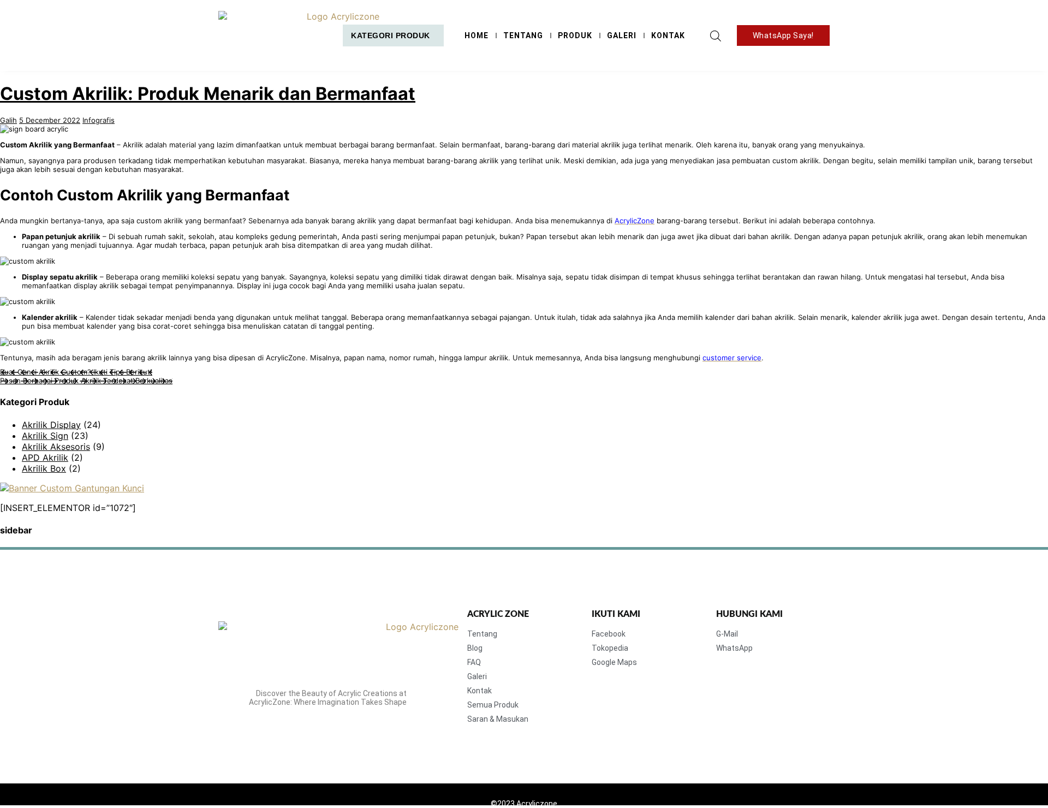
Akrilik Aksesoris (56, 446)
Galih (8, 120)
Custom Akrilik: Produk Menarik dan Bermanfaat (207, 93)
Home (477, 35)
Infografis (98, 120)
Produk (575, 35)
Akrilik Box (44, 468)
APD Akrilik (45, 457)
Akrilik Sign (45, 435)
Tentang (523, 35)
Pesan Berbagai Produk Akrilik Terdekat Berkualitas (86, 380)
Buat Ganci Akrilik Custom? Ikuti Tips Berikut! (76, 371)
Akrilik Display (51, 424)
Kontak (668, 35)
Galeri (621, 35)
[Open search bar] (715, 36)
